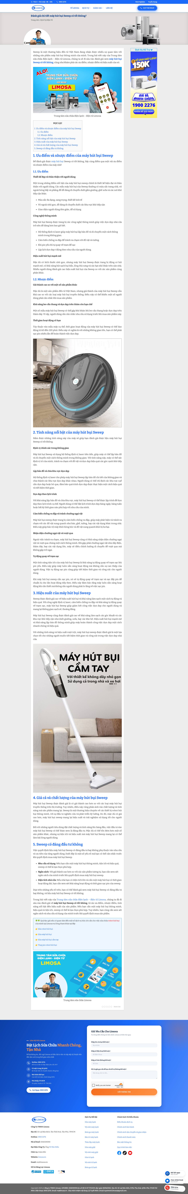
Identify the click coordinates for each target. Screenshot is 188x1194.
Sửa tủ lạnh (89, 1157)
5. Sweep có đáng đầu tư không (48, 148)
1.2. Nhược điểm (45, 135)
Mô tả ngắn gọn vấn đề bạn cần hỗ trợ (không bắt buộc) (108, 1069)
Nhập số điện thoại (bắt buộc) (100, 1051)
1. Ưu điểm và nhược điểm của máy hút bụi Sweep (57, 128)
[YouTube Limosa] (130, 1153)
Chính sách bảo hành (125, 1127)
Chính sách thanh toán (126, 1137)
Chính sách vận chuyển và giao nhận (131, 1132)
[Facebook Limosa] (119, 1153)
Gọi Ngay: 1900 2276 (40, 1090)
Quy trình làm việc (124, 1147)
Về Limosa (74, 8)
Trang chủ (35, 20)
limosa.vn (42, 1157)
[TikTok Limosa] (125, 1153)
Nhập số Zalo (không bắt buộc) (101, 1060)
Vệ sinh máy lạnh (92, 1127)
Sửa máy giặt (90, 1147)
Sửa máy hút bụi (45, 934)
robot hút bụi (113, 921)
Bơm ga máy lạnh (92, 1132)
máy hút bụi (57, 161)
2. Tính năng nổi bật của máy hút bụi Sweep (54, 138)
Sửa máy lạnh (90, 1122)
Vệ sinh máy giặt (91, 1152)
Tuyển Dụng (152, 2)
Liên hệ (109, 8)
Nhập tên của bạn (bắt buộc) (100, 1042)
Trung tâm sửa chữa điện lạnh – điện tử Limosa (81, 899)
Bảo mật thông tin (124, 1142)
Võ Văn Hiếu (54, 1147)
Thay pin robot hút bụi (47, 945)
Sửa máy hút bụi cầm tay (48, 940)
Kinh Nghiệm (140, 2)
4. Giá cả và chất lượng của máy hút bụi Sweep (56, 145)
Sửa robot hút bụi (45, 929)
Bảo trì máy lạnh (91, 1137)
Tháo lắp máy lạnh (92, 1142)
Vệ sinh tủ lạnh (91, 1162)
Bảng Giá (97, 8)
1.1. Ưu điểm (43, 132)
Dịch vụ (85, 8)
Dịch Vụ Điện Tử (46, 20)
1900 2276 (42, 1137)
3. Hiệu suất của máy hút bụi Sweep (51, 142)
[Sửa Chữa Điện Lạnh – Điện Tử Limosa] (49, 8)
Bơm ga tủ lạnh (91, 1167)
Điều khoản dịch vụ (125, 1122)
